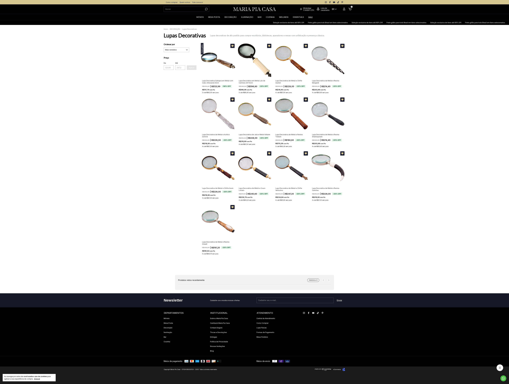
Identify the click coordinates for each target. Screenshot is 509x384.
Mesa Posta (168, 323)
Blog (212, 351)
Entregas (213, 337)
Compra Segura (216, 328)
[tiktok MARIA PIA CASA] (338, 2)
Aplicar (191, 68)
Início (166, 29)
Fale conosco (197, 2)
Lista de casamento (325, 9)
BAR (259, 17)
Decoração (168, 328)
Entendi (37, 379)
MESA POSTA (214, 17)
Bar (165, 337)
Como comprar (171, 2)
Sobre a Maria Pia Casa (219, 318)
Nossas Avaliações (217, 346)
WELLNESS (283, 17)
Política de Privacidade (219, 342)
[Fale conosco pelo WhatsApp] (503, 378)
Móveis (167, 318)
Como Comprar (262, 323)
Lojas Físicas (261, 328)
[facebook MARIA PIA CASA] (330, 2)
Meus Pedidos (262, 337)
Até (176, 63)
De (165, 63)
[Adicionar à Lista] (232, 46)
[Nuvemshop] (323, 370)
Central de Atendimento (265, 318)
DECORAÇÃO (231, 17)
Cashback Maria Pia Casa (220, 323)
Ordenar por (169, 44)
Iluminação (168, 332)
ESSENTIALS (298, 17)
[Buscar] (206, 9)
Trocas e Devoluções (218, 332)
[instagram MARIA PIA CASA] (326, 2)
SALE (310, 17)
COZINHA (270, 17)
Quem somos (185, 2)
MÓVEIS (200, 17)
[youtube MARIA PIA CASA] (334, 2)
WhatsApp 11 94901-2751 (308, 9)
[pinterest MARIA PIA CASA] (342, 2)
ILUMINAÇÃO (247, 17)
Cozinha (167, 342)
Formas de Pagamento (265, 332)
